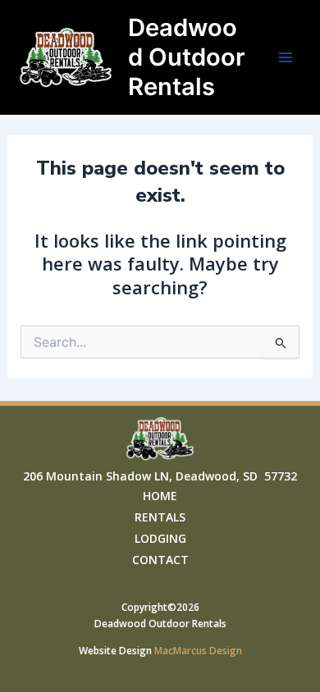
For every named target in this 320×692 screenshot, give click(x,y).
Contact (160, 559)
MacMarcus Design (198, 651)
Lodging (160, 538)
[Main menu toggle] (285, 57)
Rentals (160, 517)
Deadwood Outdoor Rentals (186, 57)
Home (160, 495)
